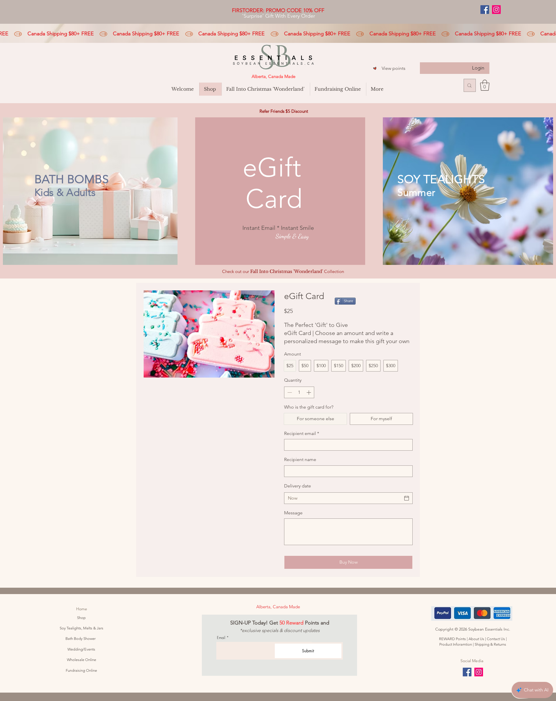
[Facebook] (484, 9)
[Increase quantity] (309, 392)
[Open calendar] (406, 498)
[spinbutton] (299, 392)
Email (221, 638)
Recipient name (300, 459)
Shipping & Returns (490, 644)
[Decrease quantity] (289, 392)
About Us (477, 639)
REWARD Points (452, 639)
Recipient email (301, 433)
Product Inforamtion (456, 644)
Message (293, 513)
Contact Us (496, 639)
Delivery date (297, 486)
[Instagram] (496, 9)
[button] (484, 85)
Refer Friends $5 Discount (283, 111)
